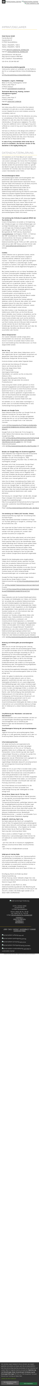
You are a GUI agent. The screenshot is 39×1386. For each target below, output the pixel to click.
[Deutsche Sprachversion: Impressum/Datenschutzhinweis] (13, 1)
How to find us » (19, 919)
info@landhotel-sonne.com (21, 915)
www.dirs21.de (7, 234)
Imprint (16, 929)
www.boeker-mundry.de (16, 88)
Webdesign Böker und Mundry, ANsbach (12, 954)
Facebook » (19, 921)
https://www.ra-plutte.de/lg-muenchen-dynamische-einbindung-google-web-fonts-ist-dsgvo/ (19, 427)
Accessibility (24, 929)
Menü (3, 1)
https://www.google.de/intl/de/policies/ (21, 446)
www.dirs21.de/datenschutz (16, 246)
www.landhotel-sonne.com (17, 51)
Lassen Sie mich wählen (8, 1378)
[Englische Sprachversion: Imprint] (30, 1)
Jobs (5, 929)
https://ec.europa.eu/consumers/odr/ (16, 75)
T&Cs (10, 929)
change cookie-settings (25, 930)
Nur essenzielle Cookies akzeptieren (10, 1382)
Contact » (19, 917)
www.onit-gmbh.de (14, 101)
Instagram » (19, 922)
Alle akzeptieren (28, 1383)
